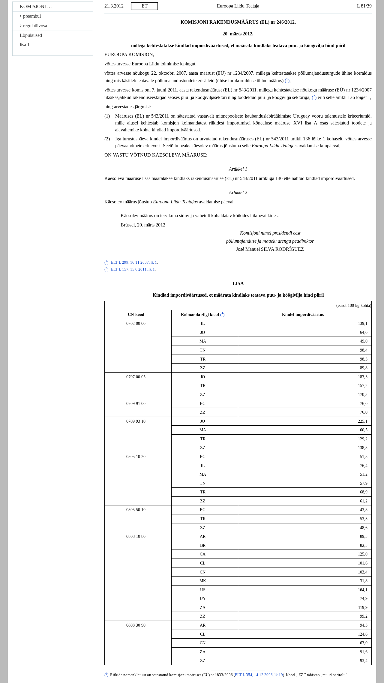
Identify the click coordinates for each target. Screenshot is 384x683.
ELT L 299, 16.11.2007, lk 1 (134, 262)
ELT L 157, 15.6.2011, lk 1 (133, 269)
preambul (32, 16)
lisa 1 (25, 44)
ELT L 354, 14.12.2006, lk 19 (259, 675)
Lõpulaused (31, 35)
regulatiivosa (35, 25)
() (287, 80)
